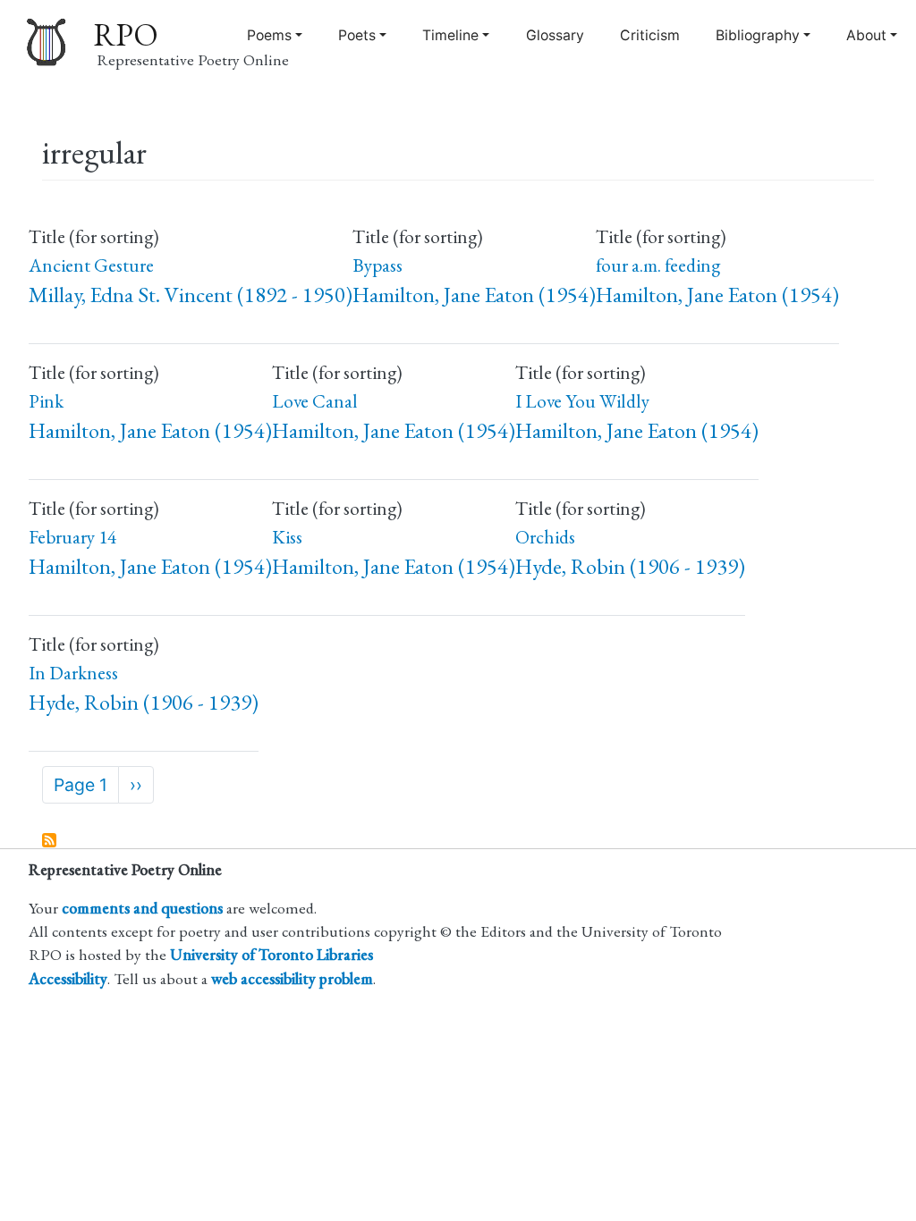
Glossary (555, 35)
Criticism (650, 35)
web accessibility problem (292, 978)
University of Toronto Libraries (271, 954)
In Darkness (73, 673)
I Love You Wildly (582, 401)
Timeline (450, 35)
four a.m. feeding (658, 265)
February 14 (72, 537)
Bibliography (758, 35)
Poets (357, 35)
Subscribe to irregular (50, 841)
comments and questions (142, 907)
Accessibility (68, 978)
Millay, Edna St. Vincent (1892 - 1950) (190, 294)
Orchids (545, 537)
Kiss (287, 537)
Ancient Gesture (91, 265)
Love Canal (315, 401)
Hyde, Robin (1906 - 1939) (630, 566)
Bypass (377, 265)
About (866, 35)
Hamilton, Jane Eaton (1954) (474, 294)
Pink (46, 401)
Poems (269, 35)
